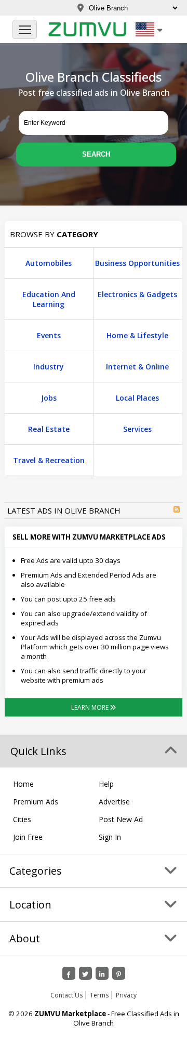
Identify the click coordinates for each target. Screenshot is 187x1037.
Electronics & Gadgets (137, 294)
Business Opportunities (137, 263)
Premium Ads (35, 801)
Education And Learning (48, 299)
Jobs (49, 398)
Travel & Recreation (49, 460)
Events (49, 335)
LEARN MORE (90, 707)
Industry (48, 367)
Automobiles (48, 263)
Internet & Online (137, 367)
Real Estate (49, 429)
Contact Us (66, 995)
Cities (22, 819)
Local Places (137, 398)
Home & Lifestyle (137, 335)
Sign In (110, 837)
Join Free (28, 837)
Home (23, 784)
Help (106, 784)
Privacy (126, 995)
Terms (99, 995)
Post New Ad (121, 819)
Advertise (114, 801)
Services (137, 429)
